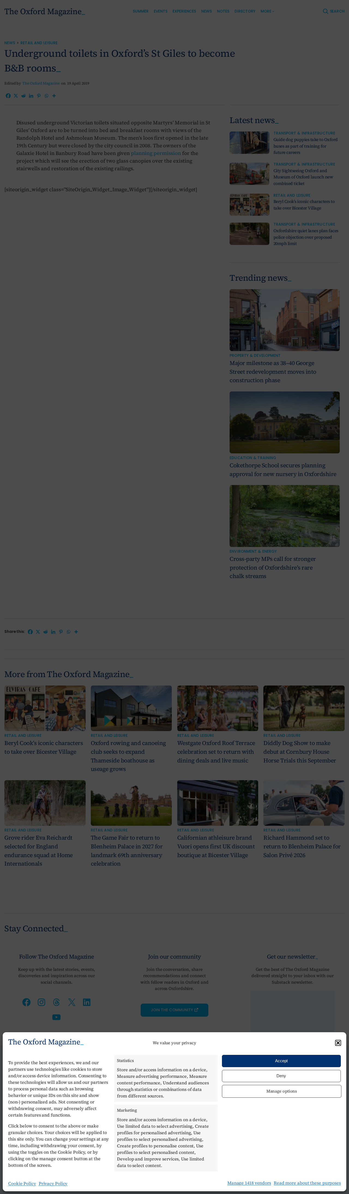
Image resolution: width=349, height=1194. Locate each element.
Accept (281, 1060)
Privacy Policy (53, 1183)
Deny (281, 1075)
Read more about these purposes (307, 1183)
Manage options (281, 1091)
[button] (338, 1043)
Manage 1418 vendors (249, 1183)
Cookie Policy (22, 1183)
